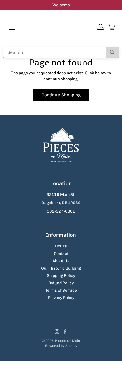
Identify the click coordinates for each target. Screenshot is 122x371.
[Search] (112, 52)
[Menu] (12, 27)
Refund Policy (61, 283)
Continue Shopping (61, 94)
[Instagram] (57, 331)
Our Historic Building (61, 268)
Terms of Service (61, 290)
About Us (61, 260)
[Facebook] (65, 331)
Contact (61, 253)
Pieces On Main (67, 341)
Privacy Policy (61, 297)
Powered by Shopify (61, 346)
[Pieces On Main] (61, 27)
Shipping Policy (61, 275)
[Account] (100, 26)
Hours (61, 246)
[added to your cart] (111, 26)
